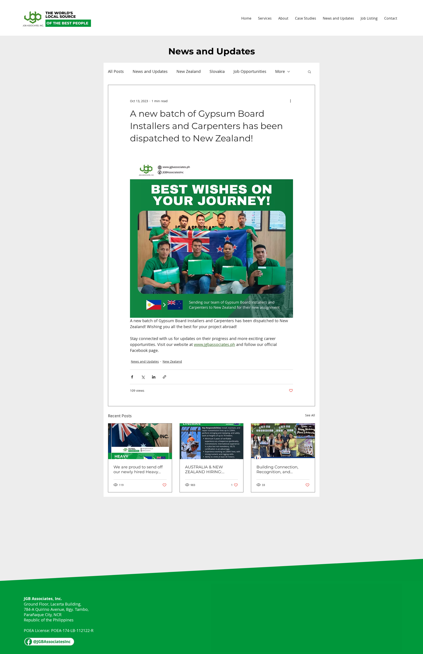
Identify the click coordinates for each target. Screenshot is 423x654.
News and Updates (150, 71)
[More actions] (290, 100)
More (280, 71)
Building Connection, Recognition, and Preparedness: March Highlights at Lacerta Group (277, 469)
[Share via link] (164, 377)
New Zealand (188, 71)
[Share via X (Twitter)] (143, 377)
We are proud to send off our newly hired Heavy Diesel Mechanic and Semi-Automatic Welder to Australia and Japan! (138, 469)
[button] (309, 71)
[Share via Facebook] (132, 377)
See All (310, 415)
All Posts (116, 71)
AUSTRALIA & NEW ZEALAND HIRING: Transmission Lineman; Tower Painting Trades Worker (208, 469)
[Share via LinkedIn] (154, 377)
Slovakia (217, 71)
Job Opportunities (250, 71)
